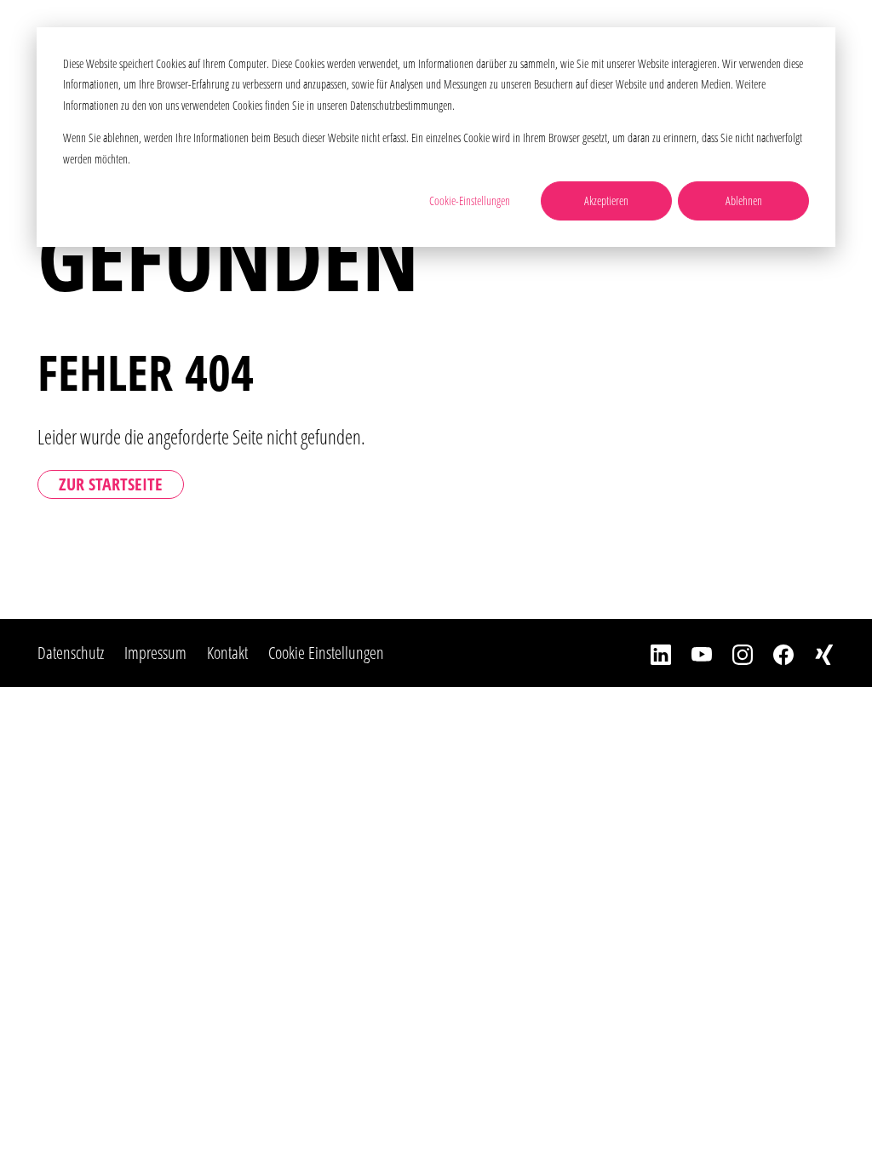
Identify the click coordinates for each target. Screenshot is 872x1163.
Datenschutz (70, 652)
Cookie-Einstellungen (469, 200)
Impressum (155, 652)
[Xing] (814, 653)
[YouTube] (691, 653)
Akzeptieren (606, 200)
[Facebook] (773, 653)
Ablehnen (744, 200)
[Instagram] (732, 653)
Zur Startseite (111, 484)
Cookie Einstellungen (326, 652)
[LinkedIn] (650, 653)
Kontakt (227, 652)
